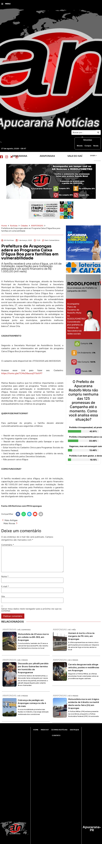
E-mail (5, 586)
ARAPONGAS (37, 226)
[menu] (2, 4)
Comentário (7, 545)
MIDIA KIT (45, 730)
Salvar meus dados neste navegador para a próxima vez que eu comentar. (31, 610)
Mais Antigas (11, 520)
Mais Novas (9, 523)
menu (8, 4)
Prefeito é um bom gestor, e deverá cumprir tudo (84, 455)
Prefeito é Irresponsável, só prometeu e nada (84, 427)
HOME (35, 730)
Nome (4, 576)
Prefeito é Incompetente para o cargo (84, 437)
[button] (18, 514)
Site (3, 596)
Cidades (24, 226)
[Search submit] (98, 132)
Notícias (14, 226)
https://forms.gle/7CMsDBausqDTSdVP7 (21, 373)
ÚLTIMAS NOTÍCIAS (59, 730)
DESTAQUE (74, 730)
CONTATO (56, 736)
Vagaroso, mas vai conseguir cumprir (84, 446)
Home (4, 226)
